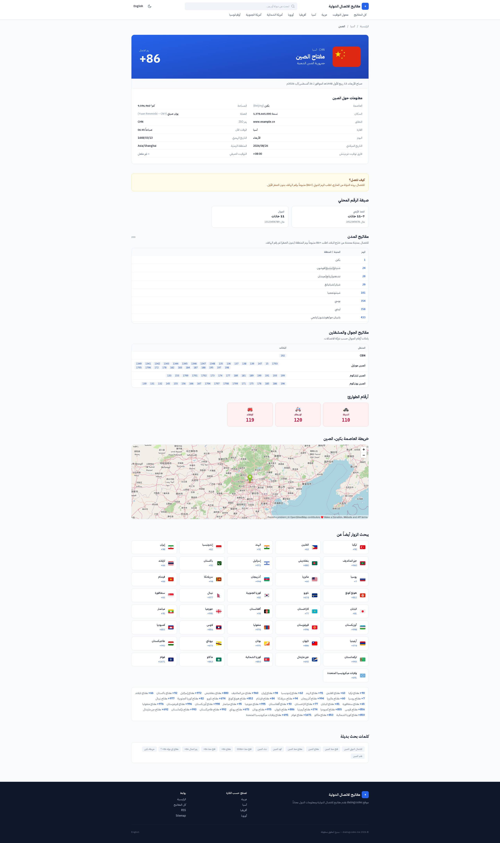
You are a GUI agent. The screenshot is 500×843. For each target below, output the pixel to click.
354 (363, 300)
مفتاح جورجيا (255, 704)
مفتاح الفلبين (335, 693)
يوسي (337, 301)
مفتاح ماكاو (323, 715)
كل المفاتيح (360, 15)
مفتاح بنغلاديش (216, 693)
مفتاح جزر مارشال (155, 709)
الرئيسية (364, 26)
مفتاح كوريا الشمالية (351, 715)
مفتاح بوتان (261, 709)
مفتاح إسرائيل (190, 693)
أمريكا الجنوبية (253, 15)
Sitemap (181, 816)
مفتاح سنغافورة (354, 704)
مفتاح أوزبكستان (207, 704)
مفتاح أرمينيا (307, 709)
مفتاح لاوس (355, 709)
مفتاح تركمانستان (183, 709)
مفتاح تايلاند (144, 693)
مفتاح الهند (314, 693)
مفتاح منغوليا (152, 704)
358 (363, 309)
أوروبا (291, 15)
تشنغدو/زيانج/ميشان (329, 276)
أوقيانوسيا (234, 15)
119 (250, 420)
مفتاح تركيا (356, 693)
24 (363, 268)
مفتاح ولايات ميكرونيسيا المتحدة (267, 715)
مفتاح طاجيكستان (213, 709)
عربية (324, 15)
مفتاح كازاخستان (306, 704)
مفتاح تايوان (284, 709)
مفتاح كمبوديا (331, 709)
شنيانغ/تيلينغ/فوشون (328, 268)
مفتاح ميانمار (232, 704)
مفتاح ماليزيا (336, 698)
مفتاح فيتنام (265, 698)
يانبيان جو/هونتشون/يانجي (325, 317)
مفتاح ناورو (216, 698)
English (138, 6)
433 (363, 317)
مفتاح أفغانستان (280, 704)
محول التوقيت (340, 15)
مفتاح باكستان (166, 693)
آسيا (314, 15)
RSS (183, 810)
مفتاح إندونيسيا (292, 693)
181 (363, 292)
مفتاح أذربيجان (312, 698)
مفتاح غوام (301, 715)
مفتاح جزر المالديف (244, 693)
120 (298, 420)
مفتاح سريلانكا (288, 698)
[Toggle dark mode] (149, 6)
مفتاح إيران (269, 693)
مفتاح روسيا (356, 698)
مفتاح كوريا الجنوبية (191, 698)
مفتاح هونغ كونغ (241, 698)
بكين (337, 260)
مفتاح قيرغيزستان (179, 704)
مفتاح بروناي (239, 709)
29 (363, 284)
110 (346, 420)
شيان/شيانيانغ (332, 284)
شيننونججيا (334, 293)
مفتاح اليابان (330, 704)
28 (363, 276)
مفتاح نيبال (164, 698)
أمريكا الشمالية (275, 15)
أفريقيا (302, 15)
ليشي (337, 309)
